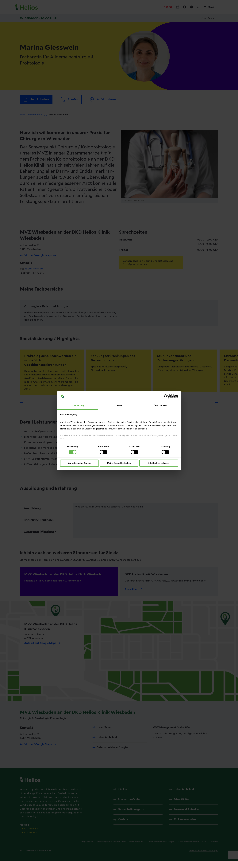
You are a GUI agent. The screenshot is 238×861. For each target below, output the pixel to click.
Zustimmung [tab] (78, 405)
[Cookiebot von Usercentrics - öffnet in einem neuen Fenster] (166, 396)
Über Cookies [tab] (160, 405)
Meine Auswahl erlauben (119, 463)
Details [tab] (119, 405)
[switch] (103, 452)
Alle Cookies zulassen (158, 463)
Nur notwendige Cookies (79, 463)
